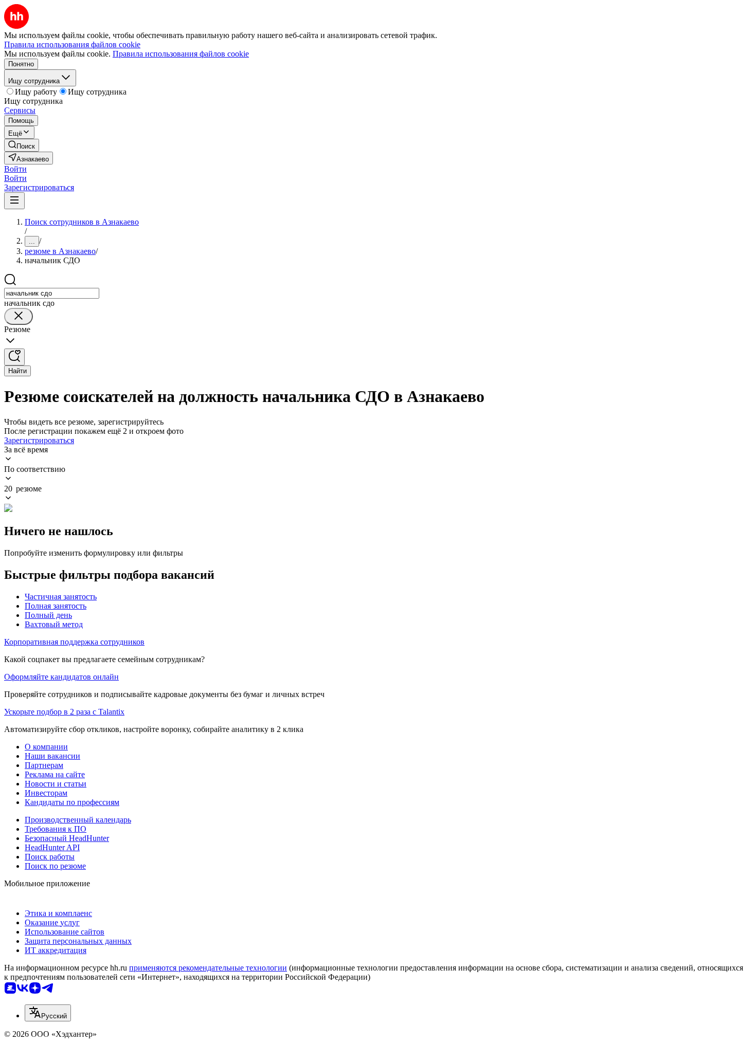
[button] (15, 168)
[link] (21, 145)
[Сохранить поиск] (14, 357)
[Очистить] (18, 316)
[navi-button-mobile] (14, 200)
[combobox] (51, 293)
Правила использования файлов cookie (181, 53)
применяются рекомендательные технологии (208, 967)
